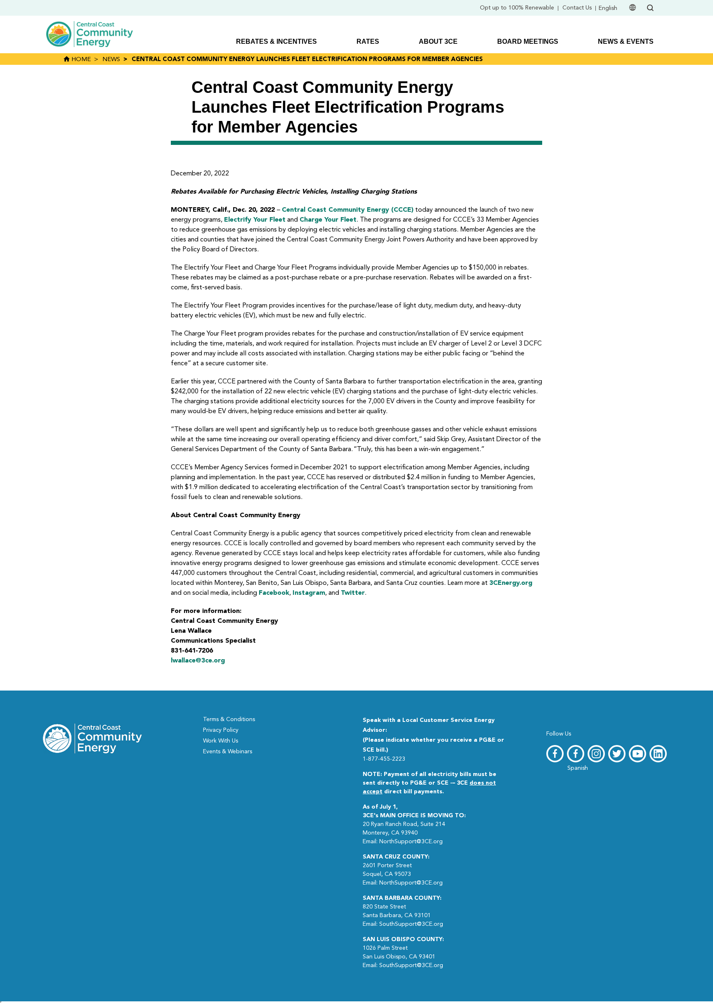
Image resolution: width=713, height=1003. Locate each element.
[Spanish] (575, 753)
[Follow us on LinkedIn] (658, 753)
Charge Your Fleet (328, 220)
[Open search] (650, 8)
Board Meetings (527, 41)
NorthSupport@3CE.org (411, 842)
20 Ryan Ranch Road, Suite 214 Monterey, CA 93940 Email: (414, 824)
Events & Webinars (227, 752)
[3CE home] (92, 737)
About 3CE (438, 41)
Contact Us (577, 8)
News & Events (626, 41)
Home (80, 60)
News (111, 60)
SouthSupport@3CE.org (411, 924)
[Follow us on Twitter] (617, 753)
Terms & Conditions (229, 719)
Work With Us (220, 741)
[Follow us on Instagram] (596, 753)
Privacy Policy (220, 730)
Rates (367, 41)
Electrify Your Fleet (255, 220)
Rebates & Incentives (276, 41)
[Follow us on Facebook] (555, 753)
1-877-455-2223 (384, 759)
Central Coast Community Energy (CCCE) (347, 210)
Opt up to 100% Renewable (517, 8)
